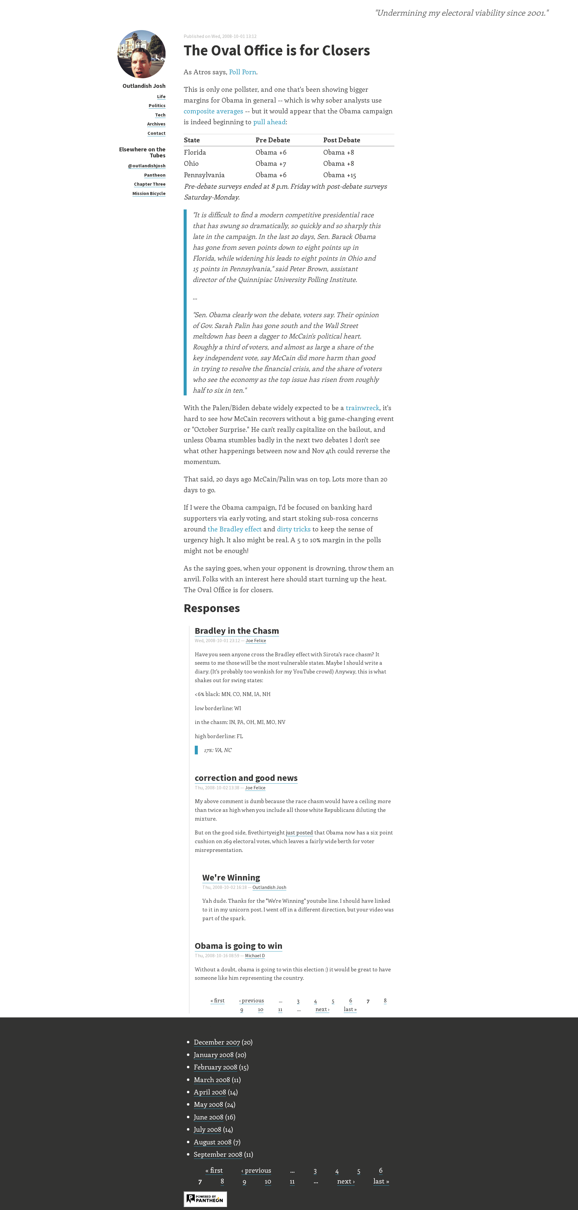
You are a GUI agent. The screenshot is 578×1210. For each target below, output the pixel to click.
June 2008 (208, 1116)
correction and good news (246, 777)
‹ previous (251, 1000)
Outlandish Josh (144, 85)
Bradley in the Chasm (237, 630)
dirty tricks (294, 528)
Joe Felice (256, 640)
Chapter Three (150, 184)
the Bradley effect (235, 528)
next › (322, 1009)
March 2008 (212, 1079)
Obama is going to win (238, 945)
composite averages (213, 110)
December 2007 (217, 1041)
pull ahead (269, 121)
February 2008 (215, 1066)
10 (260, 1009)
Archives (156, 124)
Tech (160, 115)
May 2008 (208, 1104)
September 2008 (218, 1154)
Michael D (255, 955)
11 (280, 1009)
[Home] (141, 76)
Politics (157, 105)
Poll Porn (242, 71)
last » (350, 1009)
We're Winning (231, 877)
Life (161, 96)
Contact (157, 133)
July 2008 (207, 1129)
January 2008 (214, 1054)
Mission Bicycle (149, 193)
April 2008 (210, 1091)
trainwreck (362, 407)
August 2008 (213, 1141)
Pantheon (155, 175)
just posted (299, 832)
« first (217, 1000)
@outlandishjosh (147, 165)
